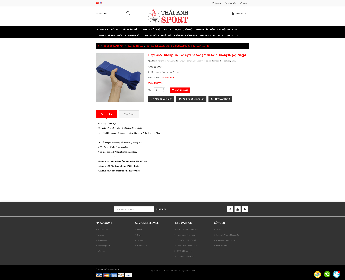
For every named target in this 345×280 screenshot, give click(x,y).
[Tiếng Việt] (97, 2)
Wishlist (101, 251)
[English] (101, 2)
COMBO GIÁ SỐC (133, 35)
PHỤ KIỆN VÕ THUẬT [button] (227, 29)
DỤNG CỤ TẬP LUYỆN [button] (205, 29)
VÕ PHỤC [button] (115, 29)
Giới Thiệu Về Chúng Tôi (187, 229)
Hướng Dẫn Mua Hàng (186, 235)
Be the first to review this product (163, 72)
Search (219, 229)
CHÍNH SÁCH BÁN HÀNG (185, 35)
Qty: (150, 90)
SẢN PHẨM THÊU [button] (130, 29)
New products (207, 35)
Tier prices (129, 114)
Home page (102, 29)
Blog (220, 35)
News (139, 229)
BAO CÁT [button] (168, 29)
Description (106, 114)
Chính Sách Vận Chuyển (187, 240)
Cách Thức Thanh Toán (187, 245)
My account (103, 229)
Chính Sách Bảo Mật (185, 256)
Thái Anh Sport (167, 77)
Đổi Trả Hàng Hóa (184, 251)
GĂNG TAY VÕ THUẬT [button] (151, 29)
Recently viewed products (227, 235)
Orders (101, 235)
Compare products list (226, 240)
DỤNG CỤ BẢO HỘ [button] (183, 29)
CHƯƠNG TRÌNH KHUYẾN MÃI (158, 35)
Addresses (102, 240)
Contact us (232, 35)
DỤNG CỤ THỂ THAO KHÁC (110, 35)
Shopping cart (104, 245)
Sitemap (140, 240)
